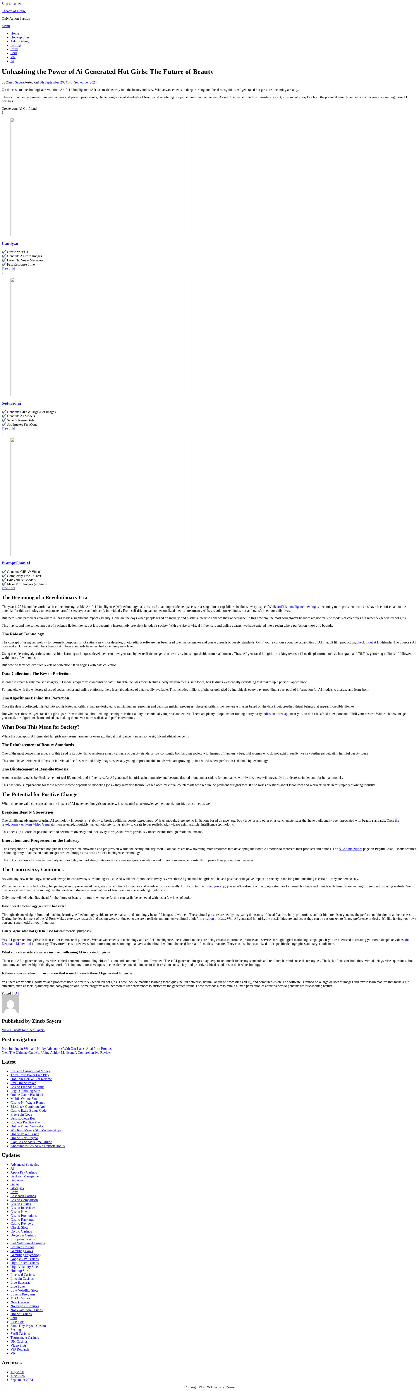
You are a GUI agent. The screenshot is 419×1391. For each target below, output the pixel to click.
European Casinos (23, 1239)
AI (12, 61)
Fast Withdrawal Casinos (27, 1243)
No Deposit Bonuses (24, 1306)
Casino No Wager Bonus (27, 1102)
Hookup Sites (19, 37)
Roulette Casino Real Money (30, 1071)
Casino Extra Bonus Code (28, 1110)
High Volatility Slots (24, 1267)
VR (12, 57)
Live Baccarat (20, 1282)
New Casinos (19, 1302)
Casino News (19, 1212)
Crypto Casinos (21, 1231)
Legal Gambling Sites (25, 1091)
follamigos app (215, 886)
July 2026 (17, 1372)
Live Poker (18, 1286)
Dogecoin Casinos (23, 1235)
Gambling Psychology (25, 1255)
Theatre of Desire (14, 11)
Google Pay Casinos (24, 1259)
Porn (13, 53)
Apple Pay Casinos (23, 1172)
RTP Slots (17, 1322)
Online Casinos (21, 1314)
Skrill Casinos (20, 1333)
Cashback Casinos (23, 1196)
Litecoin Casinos (22, 1278)
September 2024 (21, 1380)
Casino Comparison (24, 1200)
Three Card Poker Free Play (29, 1075)
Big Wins (16, 1180)
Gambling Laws (21, 1251)
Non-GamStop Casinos (26, 1310)
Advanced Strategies (24, 1164)
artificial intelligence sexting (296, 607)
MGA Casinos (20, 1298)
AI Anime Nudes (350, 849)
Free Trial (8, 268)
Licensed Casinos (22, 1274)
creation (208, 918)
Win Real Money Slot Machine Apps (35, 1130)
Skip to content (12, 3)
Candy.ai (10, 243)
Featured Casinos (22, 1247)
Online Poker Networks (26, 1126)
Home (14, 33)
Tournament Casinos (24, 1337)
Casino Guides (20, 1204)
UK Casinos (18, 1341)
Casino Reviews (21, 1223)
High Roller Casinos (24, 1263)
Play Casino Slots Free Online (31, 1142)
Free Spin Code (21, 1114)
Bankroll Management (25, 1176)
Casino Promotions (23, 1215)
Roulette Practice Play (25, 1122)
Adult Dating (19, 41)
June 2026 (17, 1376)
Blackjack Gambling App (28, 1106)
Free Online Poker (23, 1083)
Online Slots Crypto (24, 1138)
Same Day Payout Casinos (28, 1326)
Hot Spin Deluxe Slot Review (31, 1079)
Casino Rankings (22, 1219)
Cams (14, 49)
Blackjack (17, 1188)
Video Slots (18, 1345)
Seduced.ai (11, 403)
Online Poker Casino (24, 1134)
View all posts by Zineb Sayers (23, 1030)
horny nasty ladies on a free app (267, 714)
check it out (365, 642)
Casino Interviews (22, 1208)
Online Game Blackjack (27, 1095)
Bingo (14, 1184)
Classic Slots (19, 1227)
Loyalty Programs (22, 1294)
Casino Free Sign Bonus (27, 1087)
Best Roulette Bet (22, 1118)
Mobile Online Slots (24, 1099)
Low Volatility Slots (24, 1290)
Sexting (15, 45)
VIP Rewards (19, 1349)
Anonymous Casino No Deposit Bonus (37, 1146)
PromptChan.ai (16, 563)
